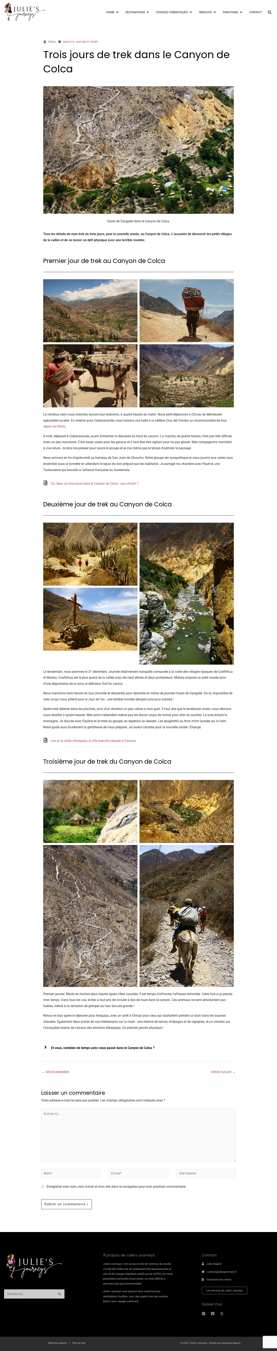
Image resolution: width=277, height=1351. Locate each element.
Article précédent (55, 1072)
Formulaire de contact (218, 1279)
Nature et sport (87, 41)
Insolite (68, 41)
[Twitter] (222, 1313)
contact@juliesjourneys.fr (221, 1271)
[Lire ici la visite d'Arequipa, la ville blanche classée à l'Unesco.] (45, 740)
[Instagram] (203, 1313)
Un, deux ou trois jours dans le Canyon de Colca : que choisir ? (94, 483)
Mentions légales (57, 1343)
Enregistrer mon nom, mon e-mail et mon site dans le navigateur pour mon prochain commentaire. (116, 1187)
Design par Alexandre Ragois (224, 1343)
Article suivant (223, 1072)
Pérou (52, 41)
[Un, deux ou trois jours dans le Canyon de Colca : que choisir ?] (45, 483)
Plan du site (78, 1343)
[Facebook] (213, 1313)
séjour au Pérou (54, 426)
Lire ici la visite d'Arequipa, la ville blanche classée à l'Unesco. (94, 741)
